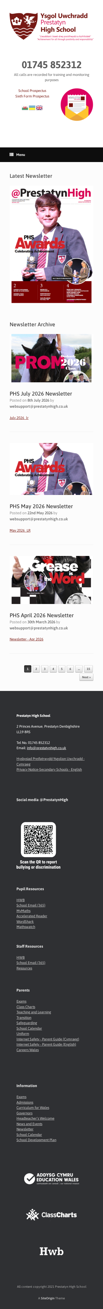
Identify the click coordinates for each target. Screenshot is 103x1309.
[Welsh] (25, 107)
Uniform (22, 1034)
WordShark (25, 922)
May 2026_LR (20, 530)
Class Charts (25, 1007)
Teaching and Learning (33, 1012)
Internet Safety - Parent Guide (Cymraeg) (47, 1039)
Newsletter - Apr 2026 (26, 639)
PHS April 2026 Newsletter (42, 615)
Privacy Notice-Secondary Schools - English (49, 769)
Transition (23, 1018)
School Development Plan (36, 1140)
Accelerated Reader (31, 916)
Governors (24, 1113)
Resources (24, 968)
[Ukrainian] (32, 107)
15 (88, 669)
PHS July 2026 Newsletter (41, 393)
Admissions (24, 1102)
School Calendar (29, 1028)
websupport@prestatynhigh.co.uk (39, 406)
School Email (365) (30, 905)
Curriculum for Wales (32, 1108)
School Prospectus (32, 91)
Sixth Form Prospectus (32, 96)
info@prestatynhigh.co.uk (46, 748)
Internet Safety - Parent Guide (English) (46, 1044)
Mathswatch (25, 927)
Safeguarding (26, 1023)
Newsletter (25, 1129)
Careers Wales (27, 1050)
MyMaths (23, 911)
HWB (20, 900)
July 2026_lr (19, 418)
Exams (21, 1001)
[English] (39, 107)
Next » (86, 677)
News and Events (29, 1124)
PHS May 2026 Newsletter (41, 506)
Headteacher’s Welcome (35, 1118)
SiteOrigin (47, 1298)
